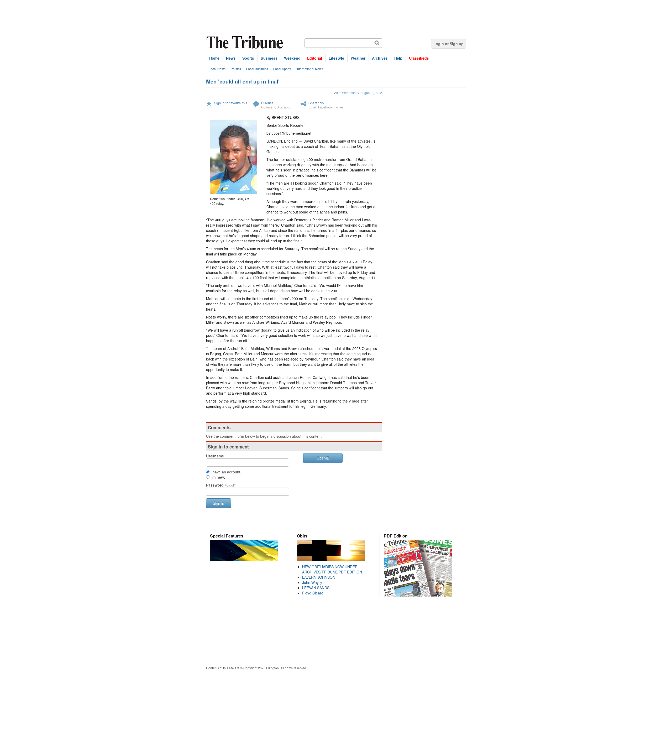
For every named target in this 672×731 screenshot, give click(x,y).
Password (221, 485)
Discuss (267, 102)
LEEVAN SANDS (315, 587)
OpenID (323, 458)
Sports (248, 58)
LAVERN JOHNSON (318, 577)
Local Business (257, 68)
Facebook (325, 107)
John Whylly (312, 582)
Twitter (338, 107)
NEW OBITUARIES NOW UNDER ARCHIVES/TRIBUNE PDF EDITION (332, 569)
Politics (236, 68)
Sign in (218, 503)
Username (215, 455)
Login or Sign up (448, 43)
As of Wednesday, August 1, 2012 (358, 92)
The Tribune (245, 42)
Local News (217, 68)
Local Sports (282, 68)
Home (214, 58)
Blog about (284, 107)
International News (309, 68)
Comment (268, 107)
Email (312, 107)
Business (269, 58)
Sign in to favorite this (230, 102)
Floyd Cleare (312, 593)
